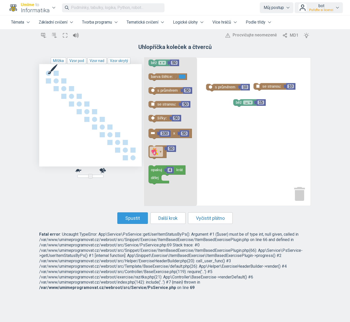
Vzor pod (76, 61)
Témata (17, 22)
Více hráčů (221, 22)
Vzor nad (97, 61)
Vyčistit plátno (210, 218)
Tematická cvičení (142, 22)
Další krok (168, 218)
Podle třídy (255, 22)
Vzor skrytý (119, 61)
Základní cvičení (53, 22)
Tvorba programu (97, 22)
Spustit (132, 218)
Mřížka (58, 61)
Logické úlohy (185, 22)
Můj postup (274, 7)
